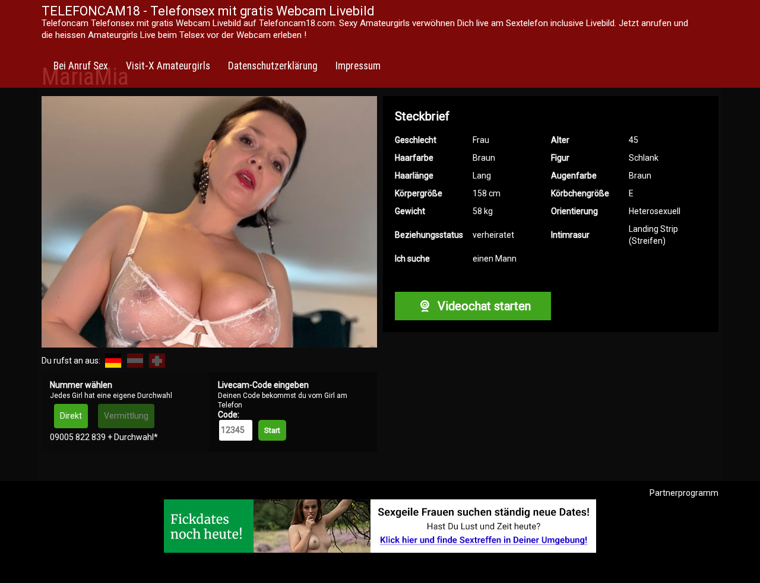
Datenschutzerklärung (273, 66)
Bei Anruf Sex (80, 66)
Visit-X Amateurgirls (168, 66)
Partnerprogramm (684, 493)
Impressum (358, 66)
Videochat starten (483, 306)
